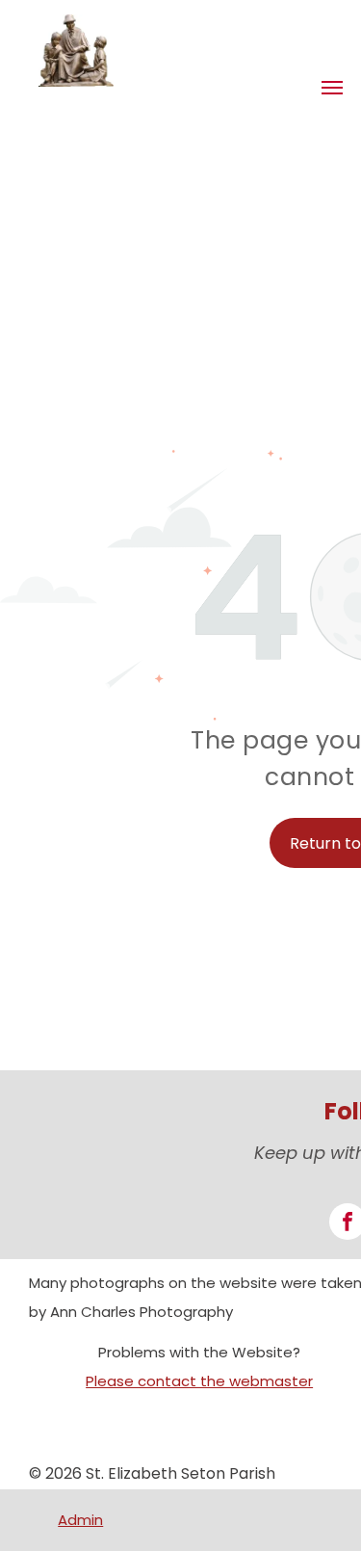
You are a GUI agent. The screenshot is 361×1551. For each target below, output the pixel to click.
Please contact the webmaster (199, 1381)
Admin (80, 1520)
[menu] (332, 87)
